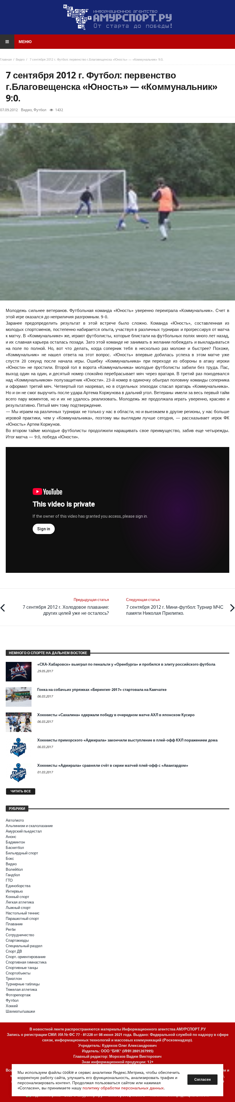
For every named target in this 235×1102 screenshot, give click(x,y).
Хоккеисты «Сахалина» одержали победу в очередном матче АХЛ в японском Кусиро (116, 715)
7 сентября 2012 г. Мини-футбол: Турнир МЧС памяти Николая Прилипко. (175, 607)
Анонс (11, 837)
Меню (25, 41)
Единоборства (18, 886)
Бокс (10, 858)
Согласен (202, 1080)
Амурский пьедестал (24, 831)
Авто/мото (15, 820)
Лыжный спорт (18, 908)
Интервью (14, 891)
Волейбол (14, 869)
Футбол (40, 110)
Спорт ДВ (14, 951)
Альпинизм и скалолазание (29, 826)
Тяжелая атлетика (21, 989)
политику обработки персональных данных (123, 1088)
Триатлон (14, 978)
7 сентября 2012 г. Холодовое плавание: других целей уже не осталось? (66, 607)
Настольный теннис (23, 913)
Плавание (14, 924)
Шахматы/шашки (20, 1011)
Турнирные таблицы (23, 984)
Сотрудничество (20, 935)
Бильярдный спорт (22, 853)
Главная (6, 59)
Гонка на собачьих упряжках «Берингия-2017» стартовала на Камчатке (102, 689)
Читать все (21, 791)
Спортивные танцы (22, 968)
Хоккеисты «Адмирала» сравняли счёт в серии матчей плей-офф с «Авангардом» (112, 765)
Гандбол (13, 875)
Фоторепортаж (18, 995)
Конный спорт (17, 897)
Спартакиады (17, 940)
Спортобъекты (18, 973)
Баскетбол (15, 847)
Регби (10, 929)
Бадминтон (15, 842)
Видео (20, 59)
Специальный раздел (24, 946)
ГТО (9, 880)
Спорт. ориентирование (26, 957)
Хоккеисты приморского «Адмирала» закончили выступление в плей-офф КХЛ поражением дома (127, 740)
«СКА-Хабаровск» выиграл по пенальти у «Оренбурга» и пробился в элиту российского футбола (126, 664)
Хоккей (12, 1006)
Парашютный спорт (22, 918)
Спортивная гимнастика (26, 962)
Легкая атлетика (20, 902)
